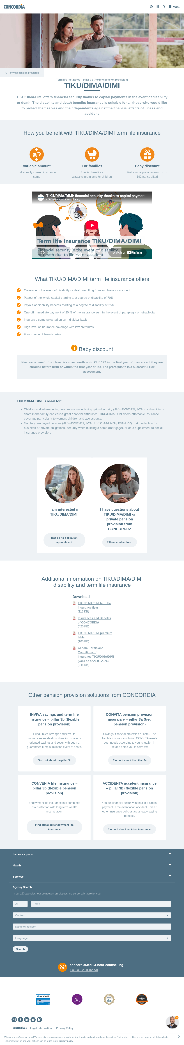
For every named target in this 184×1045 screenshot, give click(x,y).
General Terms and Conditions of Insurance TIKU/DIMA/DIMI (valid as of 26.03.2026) (96, 654)
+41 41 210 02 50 (84, 970)
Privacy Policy (64, 1028)
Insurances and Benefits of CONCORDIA (94, 620)
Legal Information (41, 1028)
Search (20, 949)
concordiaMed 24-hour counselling (96, 965)
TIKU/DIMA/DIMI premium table (95, 635)
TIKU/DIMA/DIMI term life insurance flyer (94, 605)
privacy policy (66, 1041)
